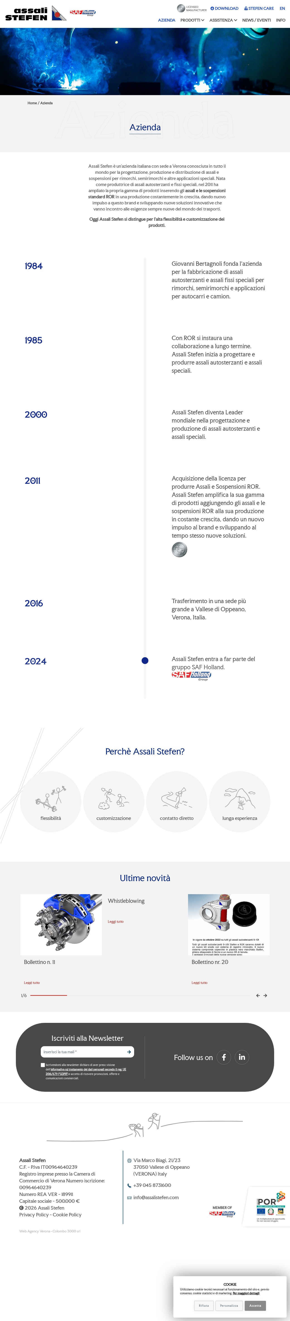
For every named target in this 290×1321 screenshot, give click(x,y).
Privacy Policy (34, 1214)
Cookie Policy (67, 1214)
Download (226, 8)
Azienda (166, 20)
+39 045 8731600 (152, 1185)
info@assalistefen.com (156, 1197)
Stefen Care (261, 8)
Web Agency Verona (34, 1231)
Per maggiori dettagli (246, 1293)
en (282, 8)
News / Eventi (256, 20)
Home (32, 103)
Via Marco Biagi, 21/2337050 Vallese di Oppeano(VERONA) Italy (161, 1167)
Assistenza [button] (221, 20)
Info (280, 20)
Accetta (255, 1305)
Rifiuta (204, 1305)
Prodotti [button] (190, 20)
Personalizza (229, 1305)
